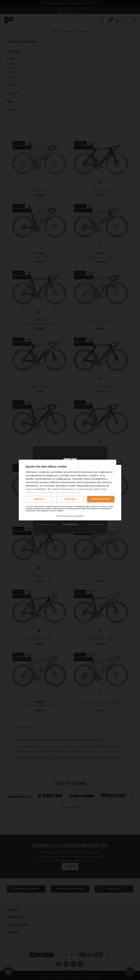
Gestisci (70, 499)
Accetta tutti (100, 499)
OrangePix (79, 516)
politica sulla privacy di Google (63, 492)
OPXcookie (60, 516)
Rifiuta (39, 499)
